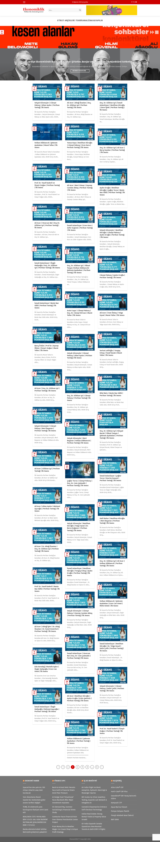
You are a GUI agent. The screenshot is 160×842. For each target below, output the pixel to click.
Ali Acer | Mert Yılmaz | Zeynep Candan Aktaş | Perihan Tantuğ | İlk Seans (79, 187)
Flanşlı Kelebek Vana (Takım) (122, 815)
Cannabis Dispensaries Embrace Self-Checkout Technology (94, 808)
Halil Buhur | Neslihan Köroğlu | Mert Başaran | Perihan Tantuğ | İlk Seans (112, 520)
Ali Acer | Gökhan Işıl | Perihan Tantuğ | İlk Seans (47, 470)
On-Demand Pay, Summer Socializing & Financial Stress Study (63, 809)
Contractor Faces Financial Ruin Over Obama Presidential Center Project (65, 819)
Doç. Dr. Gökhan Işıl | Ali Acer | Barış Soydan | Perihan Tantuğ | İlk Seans (112, 150)
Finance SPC (59, 781)
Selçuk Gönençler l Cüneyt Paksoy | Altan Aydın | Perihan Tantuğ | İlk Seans (79, 355)
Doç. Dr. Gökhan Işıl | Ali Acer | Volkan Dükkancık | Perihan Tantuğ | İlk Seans (112, 563)
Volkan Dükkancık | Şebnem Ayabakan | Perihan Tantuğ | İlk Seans (78, 741)
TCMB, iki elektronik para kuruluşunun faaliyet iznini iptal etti (35, 809)
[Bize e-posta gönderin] (136, 2)
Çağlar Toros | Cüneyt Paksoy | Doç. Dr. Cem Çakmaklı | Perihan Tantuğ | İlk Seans (79, 483)
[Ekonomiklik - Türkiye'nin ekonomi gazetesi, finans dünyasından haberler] (34, 10)
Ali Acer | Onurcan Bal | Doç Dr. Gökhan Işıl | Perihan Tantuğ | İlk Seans (47, 225)
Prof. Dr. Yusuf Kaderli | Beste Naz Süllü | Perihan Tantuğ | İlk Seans (47, 588)
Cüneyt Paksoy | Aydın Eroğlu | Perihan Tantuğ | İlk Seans (112, 276)
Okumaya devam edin (80, 71)
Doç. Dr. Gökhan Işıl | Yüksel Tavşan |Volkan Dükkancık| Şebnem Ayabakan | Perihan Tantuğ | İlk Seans (78, 269)
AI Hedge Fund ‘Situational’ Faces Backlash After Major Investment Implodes (63, 800)
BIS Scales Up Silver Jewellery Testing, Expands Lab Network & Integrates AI (94, 800)
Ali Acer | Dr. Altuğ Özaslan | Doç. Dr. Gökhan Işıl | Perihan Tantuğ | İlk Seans (47, 548)
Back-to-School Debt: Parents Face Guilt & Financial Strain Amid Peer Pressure (63, 790)
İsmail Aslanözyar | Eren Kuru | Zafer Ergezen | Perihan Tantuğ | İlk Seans (80, 227)
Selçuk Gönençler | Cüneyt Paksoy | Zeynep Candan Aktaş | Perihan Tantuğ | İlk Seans (79, 613)
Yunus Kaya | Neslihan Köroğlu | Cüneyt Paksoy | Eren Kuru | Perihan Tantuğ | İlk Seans (79, 145)
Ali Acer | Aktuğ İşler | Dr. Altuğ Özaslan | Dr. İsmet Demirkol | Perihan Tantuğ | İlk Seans (47, 629)
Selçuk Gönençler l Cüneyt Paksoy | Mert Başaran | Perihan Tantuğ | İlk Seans (45, 428)
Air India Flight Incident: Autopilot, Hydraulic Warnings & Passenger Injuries (94, 790)
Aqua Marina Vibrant (119, 807)
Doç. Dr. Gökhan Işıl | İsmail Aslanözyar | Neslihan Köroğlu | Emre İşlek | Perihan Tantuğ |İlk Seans (112, 106)
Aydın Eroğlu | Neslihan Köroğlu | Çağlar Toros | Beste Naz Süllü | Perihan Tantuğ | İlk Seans (112, 191)
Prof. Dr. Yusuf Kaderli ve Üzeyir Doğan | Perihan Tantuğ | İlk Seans (47, 185)
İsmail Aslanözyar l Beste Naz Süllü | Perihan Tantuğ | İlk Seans (47, 305)
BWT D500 (115, 819)
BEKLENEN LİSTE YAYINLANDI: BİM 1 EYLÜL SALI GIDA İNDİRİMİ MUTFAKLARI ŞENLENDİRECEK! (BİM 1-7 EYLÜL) (35, 821)
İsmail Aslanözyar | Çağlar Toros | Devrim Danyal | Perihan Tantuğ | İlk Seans (110, 478)
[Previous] (6, 53)
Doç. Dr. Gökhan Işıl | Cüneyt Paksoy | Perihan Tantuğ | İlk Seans (79, 398)
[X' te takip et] (134, 2)
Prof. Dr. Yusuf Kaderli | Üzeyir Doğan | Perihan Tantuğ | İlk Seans (112, 731)
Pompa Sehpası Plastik (120, 811)
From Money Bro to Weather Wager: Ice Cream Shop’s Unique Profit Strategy (65, 829)
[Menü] (24, 2)
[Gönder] (80, 10)
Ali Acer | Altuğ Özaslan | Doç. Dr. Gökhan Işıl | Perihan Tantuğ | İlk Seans (79, 105)
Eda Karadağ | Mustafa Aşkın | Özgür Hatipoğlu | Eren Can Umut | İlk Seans (47, 669)
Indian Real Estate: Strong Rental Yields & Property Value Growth (94, 816)
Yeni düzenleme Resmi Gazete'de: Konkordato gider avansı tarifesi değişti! (34, 800)
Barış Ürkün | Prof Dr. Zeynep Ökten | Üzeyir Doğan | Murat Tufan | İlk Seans (47, 348)
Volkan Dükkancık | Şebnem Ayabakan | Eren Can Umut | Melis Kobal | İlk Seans (111, 603)
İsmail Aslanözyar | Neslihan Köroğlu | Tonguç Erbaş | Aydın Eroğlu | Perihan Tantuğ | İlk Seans (79, 572)
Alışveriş (117, 781)
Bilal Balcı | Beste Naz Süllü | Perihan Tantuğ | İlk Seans (111, 394)
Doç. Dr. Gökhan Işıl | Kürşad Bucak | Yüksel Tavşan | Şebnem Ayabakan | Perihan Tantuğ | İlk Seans (111, 434)
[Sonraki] (102, 767)
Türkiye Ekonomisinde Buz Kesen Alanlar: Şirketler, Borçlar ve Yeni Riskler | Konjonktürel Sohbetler (80, 61)
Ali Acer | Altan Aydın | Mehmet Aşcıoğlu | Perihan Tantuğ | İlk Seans (47, 508)
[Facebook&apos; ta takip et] (132, 2)
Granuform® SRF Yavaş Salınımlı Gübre (123, 797)
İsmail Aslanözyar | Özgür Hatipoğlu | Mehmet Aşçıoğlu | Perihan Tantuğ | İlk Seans (47, 709)
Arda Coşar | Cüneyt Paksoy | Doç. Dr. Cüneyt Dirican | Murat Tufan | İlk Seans (79, 312)
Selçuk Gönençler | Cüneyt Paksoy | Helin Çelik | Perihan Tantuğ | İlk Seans (112, 688)
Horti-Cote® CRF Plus (119, 791)
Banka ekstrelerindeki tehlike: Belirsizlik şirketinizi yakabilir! (35, 830)
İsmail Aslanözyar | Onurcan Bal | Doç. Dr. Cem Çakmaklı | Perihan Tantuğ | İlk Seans (79, 655)
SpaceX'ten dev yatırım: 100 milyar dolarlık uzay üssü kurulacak (34, 790)
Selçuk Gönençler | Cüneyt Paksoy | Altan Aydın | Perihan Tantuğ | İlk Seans (47, 105)
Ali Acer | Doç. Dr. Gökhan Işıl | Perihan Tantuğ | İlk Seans (47, 389)
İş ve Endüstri (90, 781)
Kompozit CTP (116, 803)
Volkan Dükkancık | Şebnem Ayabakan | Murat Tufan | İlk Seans (46, 145)
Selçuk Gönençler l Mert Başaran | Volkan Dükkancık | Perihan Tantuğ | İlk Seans (79, 440)
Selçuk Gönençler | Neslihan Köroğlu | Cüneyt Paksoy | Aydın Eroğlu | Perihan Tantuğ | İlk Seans (112, 233)
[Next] (154, 53)
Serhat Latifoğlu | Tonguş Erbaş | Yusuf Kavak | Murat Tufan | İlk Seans (111, 352)
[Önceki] (58, 767)
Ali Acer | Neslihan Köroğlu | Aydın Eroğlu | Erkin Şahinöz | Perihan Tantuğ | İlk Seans (79, 698)
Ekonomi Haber (32, 781)
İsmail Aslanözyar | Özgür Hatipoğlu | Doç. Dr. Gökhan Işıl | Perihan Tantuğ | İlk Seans (47, 265)
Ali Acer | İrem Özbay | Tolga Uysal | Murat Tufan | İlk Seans (112, 314)
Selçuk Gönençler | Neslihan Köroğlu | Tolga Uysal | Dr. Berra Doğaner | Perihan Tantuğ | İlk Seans (78, 527)
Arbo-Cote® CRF (117, 787)
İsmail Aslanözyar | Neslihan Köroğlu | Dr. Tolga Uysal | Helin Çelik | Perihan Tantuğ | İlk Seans (112, 647)
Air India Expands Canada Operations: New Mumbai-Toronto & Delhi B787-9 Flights (93, 826)
